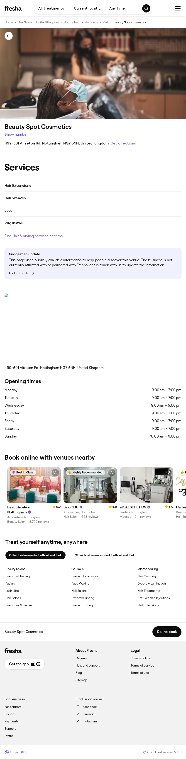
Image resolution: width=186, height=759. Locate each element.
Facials (10, 583)
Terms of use (140, 672)
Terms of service (142, 665)
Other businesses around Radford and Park (105, 555)
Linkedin (89, 714)
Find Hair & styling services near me (34, 236)
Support (10, 728)
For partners (13, 707)
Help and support (88, 665)
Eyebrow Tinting (82, 598)
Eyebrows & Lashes (19, 605)
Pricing (9, 714)
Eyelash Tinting (82, 605)
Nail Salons (79, 590)
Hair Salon (25, 22)
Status (9, 736)
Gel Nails (77, 569)
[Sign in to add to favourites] (55, 472)
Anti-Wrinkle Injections (153, 598)
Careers (81, 658)
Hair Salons (13, 598)
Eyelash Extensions (85, 576)
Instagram (90, 721)
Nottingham (72, 22)
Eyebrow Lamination (151, 583)
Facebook (90, 707)
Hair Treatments (148, 590)
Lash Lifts (12, 590)
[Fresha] (13, 8)
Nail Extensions (148, 605)
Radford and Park (97, 22)
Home (9, 22)
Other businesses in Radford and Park (35, 555)
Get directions (123, 143)
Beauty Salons (15, 569)
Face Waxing (80, 583)
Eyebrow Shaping (17, 576)
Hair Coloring (146, 576)
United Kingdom (47, 22)
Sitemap (81, 680)
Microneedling (147, 569)
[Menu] (177, 8)
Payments (12, 721)
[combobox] (52, 8)
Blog (79, 672)
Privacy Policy (140, 658)
